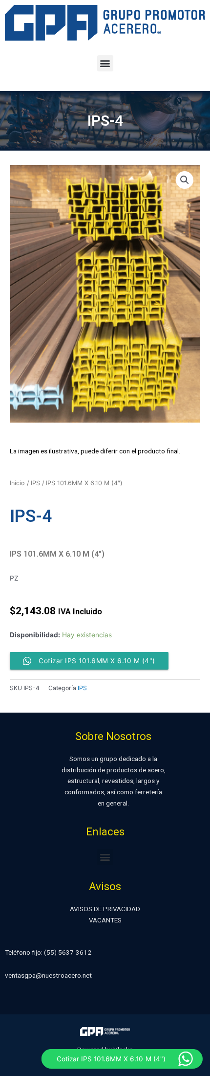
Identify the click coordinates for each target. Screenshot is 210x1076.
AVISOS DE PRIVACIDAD (105, 909)
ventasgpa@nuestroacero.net (48, 975)
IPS (35, 483)
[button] (105, 63)
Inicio (17, 483)
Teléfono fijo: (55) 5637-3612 (48, 952)
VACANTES (105, 920)
